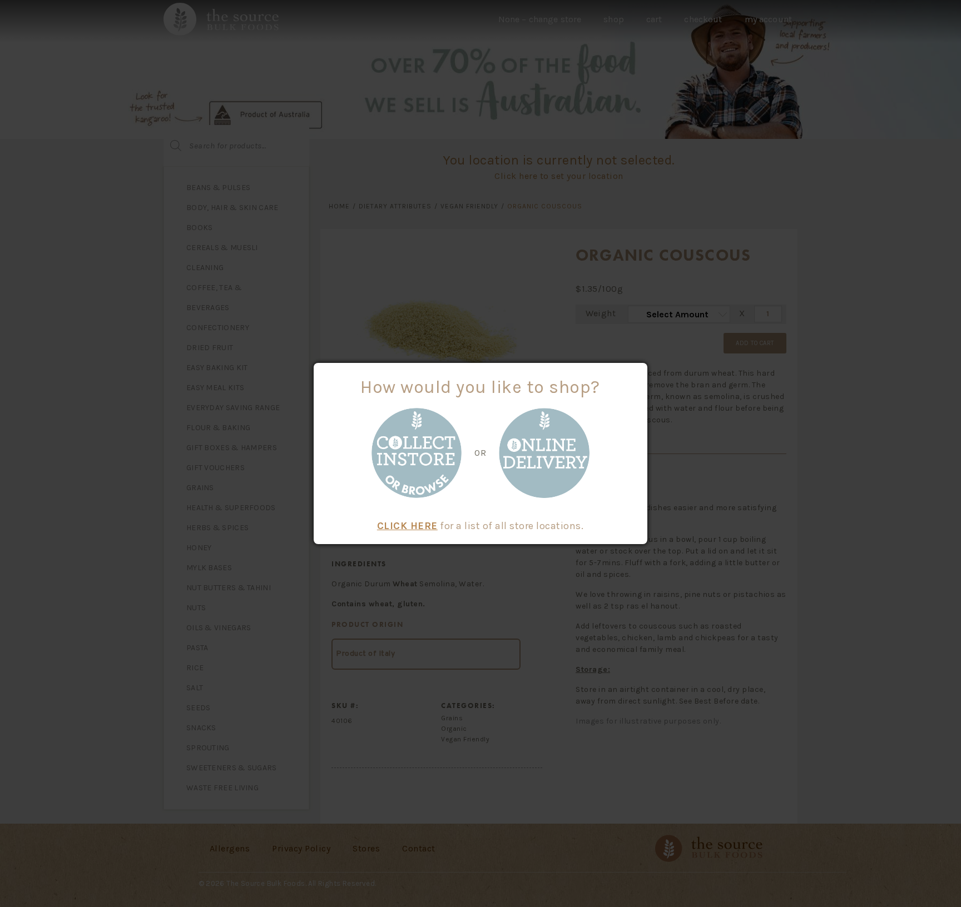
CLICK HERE (407, 526)
